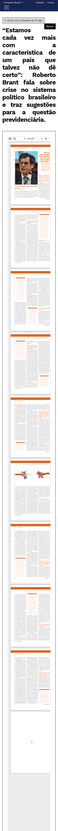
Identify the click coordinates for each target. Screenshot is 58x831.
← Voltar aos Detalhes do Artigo (23, 20)
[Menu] (6, 8)
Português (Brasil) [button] (12, 2)
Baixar (51, 26)
